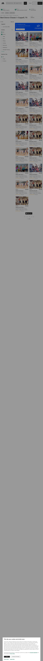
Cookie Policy (12, 659)
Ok (7, 656)
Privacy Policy (12, 653)
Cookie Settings (16, 656)
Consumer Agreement (33, 652)
